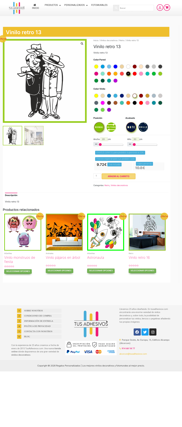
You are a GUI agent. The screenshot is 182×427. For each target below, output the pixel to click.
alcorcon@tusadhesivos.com (133, 354)
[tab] (11, 195)
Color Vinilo (99, 88)
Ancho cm (102, 139)
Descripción (11, 195)
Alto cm (134, 139)
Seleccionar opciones (18, 271)
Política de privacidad (37, 326)
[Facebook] (137, 332)
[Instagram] (152, 332)
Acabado (130, 118)
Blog (27, 336)
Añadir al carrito (118, 176)
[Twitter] (145, 332)
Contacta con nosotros (38, 331)
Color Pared (99, 59)
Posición (97, 118)
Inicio (95, 40)
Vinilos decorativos (108, 40)
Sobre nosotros (33, 311)
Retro (121, 40)
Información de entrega (38, 321)
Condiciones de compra (38, 316)
